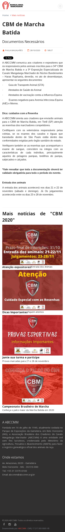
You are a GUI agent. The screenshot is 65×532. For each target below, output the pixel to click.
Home (5, 15)
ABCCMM (22, 528)
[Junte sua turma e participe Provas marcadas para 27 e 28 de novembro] (32, 335)
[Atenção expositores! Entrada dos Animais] (32, 245)
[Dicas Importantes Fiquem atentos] (32, 290)
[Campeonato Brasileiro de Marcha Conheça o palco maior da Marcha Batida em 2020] (32, 384)
